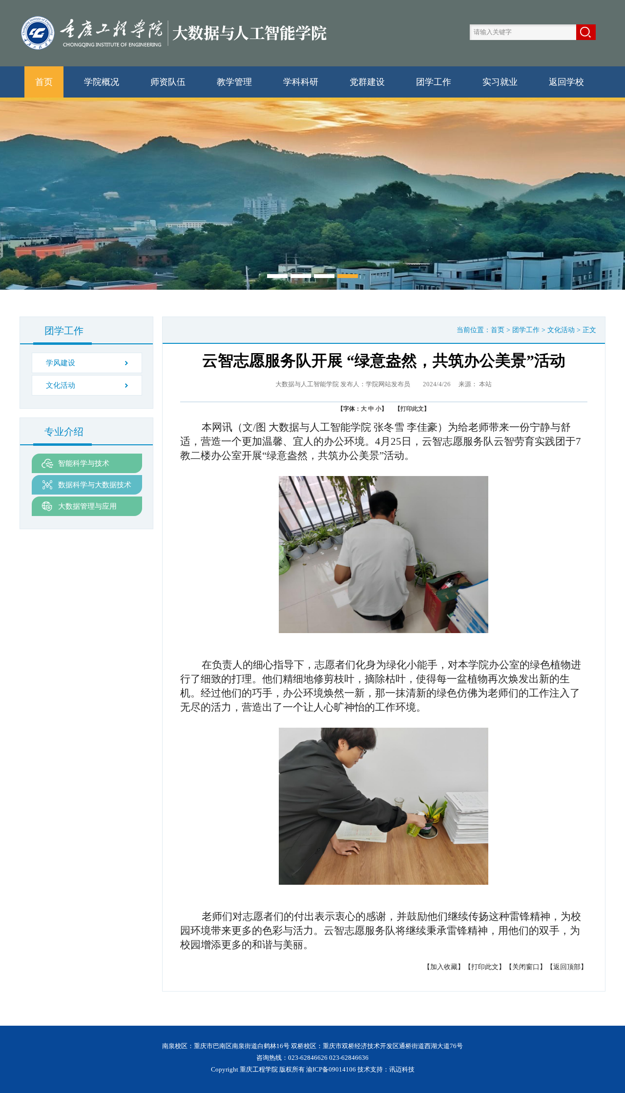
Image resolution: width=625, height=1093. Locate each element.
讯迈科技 (402, 1069)
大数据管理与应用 (87, 506)
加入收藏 (444, 967)
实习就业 (500, 82)
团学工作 (433, 82)
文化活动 (60, 385)
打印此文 (412, 408)
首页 (44, 82)
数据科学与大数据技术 (94, 485)
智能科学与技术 (83, 463)
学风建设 (60, 363)
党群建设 (367, 82)
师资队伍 (168, 82)
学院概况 (101, 82)
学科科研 (300, 82)
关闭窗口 (526, 967)
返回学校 (566, 82)
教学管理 (234, 82)
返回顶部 (567, 967)
